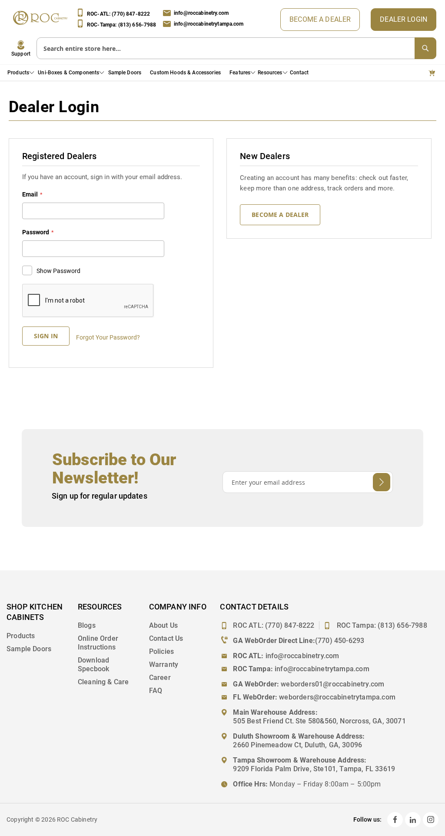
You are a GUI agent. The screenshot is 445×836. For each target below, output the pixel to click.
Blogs (87, 625)
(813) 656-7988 (402, 625)
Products (21, 636)
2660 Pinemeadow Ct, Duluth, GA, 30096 (297, 745)
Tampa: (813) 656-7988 (121, 24)
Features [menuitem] (239, 73)
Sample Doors (29, 649)
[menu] (161, 72)
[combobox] (236, 48)
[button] (20, 48)
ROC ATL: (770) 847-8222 (273, 625)
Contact (299, 73)
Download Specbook (93, 664)
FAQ (156, 690)
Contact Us (166, 638)
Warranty (163, 664)
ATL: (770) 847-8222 (118, 14)
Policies (161, 651)
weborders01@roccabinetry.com (332, 684)
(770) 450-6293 (340, 640)
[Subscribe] (381, 482)
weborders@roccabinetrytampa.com (337, 697)
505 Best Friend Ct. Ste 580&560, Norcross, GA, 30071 (319, 721)
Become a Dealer (320, 19)
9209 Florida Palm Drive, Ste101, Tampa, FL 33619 (314, 769)
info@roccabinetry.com (201, 13)
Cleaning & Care (103, 682)
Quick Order (433, 72)
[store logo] (42, 19)
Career (160, 677)
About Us (163, 625)
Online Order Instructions (98, 642)
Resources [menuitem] (270, 73)
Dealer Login (403, 19)
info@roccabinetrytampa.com (209, 24)
